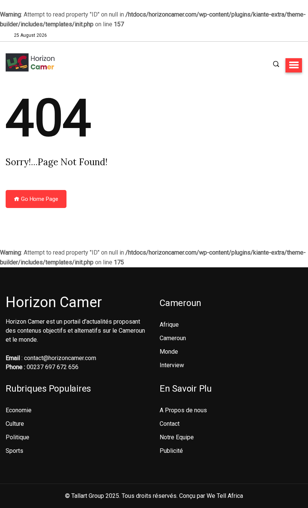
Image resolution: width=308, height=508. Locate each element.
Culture (15, 423)
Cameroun (173, 338)
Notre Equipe (177, 437)
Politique (17, 437)
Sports (14, 450)
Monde (169, 351)
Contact (170, 423)
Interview (172, 365)
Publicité (171, 450)
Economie (19, 410)
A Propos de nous (183, 410)
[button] (293, 65)
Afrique (169, 324)
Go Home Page (39, 199)
